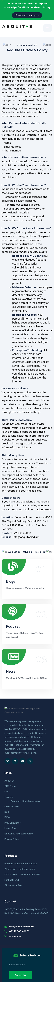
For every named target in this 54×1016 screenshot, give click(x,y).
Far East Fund (11, 879)
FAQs (7, 817)
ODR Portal (10, 786)
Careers (8, 797)
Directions (15, 936)
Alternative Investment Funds (19, 869)
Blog (6, 811)
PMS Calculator (12, 822)
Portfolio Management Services (20, 863)
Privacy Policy (11, 839)
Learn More (10, 828)
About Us (9, 780)
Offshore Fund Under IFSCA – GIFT (22, 874)
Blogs (10, 581)
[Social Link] (7, 761)
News (10, 671)
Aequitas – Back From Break (25, 801)
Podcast (13, 626)
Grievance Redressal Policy (18, 833)
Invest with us (11, 806)
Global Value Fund (13, 885)
